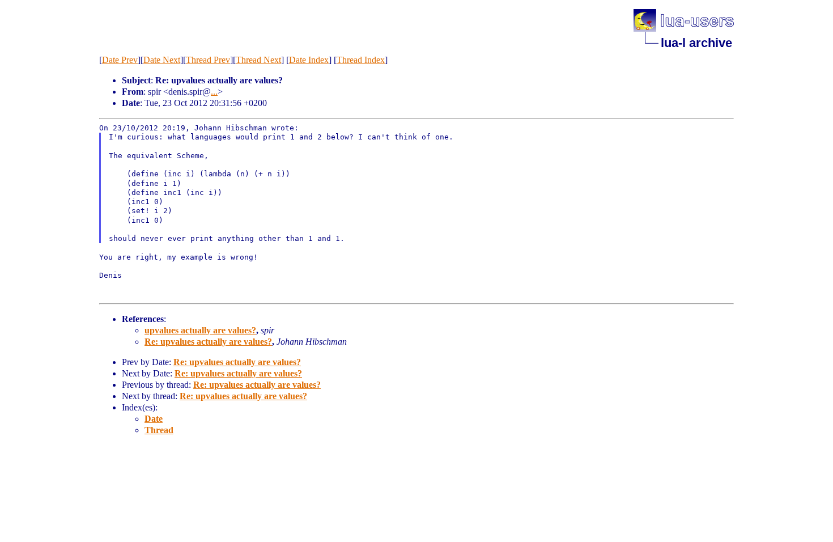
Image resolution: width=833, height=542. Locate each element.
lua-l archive (696, 43)
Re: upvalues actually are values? (208, 341)
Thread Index (361, 60)
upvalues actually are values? (200, 330)
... (214, 91)
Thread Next (258, 60)
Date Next (161, 60)
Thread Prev (208, 60)
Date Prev (120, 60)
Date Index (309, 60)
